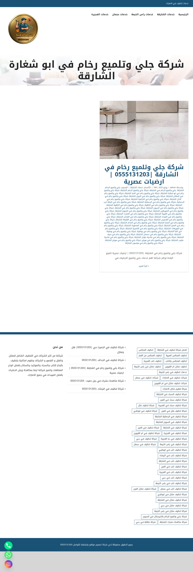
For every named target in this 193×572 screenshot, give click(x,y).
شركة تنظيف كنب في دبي (174, 478)
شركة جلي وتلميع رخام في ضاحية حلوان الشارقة (155, 237)
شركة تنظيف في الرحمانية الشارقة (171, 417)
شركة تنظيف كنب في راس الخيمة (171, 483)
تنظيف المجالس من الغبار (150, 356)
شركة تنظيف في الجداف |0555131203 (103, 360)
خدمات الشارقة (136, 187)
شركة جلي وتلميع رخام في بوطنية (152, 231)
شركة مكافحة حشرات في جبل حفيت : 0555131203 (97, 380)
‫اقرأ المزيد (143, 266)
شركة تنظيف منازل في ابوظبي (172, 494)
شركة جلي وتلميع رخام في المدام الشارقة (138, 222)
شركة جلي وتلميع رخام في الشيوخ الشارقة (133, 211)
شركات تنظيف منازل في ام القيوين (170, 383)
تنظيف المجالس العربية (176, 356)
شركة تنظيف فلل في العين (174, 411)
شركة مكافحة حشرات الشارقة (173, 522)
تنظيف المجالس (146, 350)
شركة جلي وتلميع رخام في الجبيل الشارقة (147, 196)
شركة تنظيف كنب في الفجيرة (173, 472)
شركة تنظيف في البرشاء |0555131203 (103, 388)
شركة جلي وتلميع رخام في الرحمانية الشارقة (156, 202)
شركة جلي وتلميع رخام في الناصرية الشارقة (144, 228)
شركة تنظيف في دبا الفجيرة (174, 439)
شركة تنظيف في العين (148, 428)
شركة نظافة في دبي (146, 522)
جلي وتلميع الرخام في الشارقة (163, 190)
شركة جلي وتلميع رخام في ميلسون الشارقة (144, 243)
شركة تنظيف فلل (146, 405)
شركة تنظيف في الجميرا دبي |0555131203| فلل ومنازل (97, 349)
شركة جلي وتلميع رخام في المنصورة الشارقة (143, 225)
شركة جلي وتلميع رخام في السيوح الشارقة (164, 208)
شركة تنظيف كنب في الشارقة (173, 461)
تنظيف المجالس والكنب (176, 361)
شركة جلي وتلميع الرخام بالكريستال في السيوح (165, 517)
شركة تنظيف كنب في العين (174, 467)
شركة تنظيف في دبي (146, 439)
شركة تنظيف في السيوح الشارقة (171, 422)
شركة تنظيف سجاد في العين (173, 400)
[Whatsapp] (8, 555)
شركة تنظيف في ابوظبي (145, 411)
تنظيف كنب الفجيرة (152, 361)
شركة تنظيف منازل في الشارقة (172, 500)
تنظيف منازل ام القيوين (176, 367)
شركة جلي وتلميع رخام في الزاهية (159, 205)
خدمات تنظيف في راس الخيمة (173, 372)
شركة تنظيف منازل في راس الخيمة (170, 511)
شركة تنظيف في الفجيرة (175, 433)
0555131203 (66, 545)
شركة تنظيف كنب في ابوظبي (173, 450)
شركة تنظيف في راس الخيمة (173, 444)
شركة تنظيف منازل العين (144, 489)
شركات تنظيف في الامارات (174, 378)
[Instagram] (8, 564)
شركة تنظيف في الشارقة (175, 428)
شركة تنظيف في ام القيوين (147, 433)
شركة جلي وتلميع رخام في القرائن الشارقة (135, 217)
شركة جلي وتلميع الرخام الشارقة (134, 190)
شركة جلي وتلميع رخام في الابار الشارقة (142, 193)
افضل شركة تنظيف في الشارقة (172, 350)
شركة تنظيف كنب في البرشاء (173, 456)
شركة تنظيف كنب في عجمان (173, 489)
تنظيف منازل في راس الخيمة (147, 367)
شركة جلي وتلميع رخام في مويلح (156, 240)
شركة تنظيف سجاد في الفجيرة (172, 405)
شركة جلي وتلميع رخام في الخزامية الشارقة (150, 199)
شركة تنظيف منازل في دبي (174, 506)
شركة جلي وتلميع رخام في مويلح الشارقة (123, 240)
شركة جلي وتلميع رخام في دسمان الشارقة (154, 234)
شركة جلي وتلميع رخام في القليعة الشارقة (134, 219)
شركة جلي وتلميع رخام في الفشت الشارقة (135, 214)
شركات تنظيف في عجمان (146, 378)
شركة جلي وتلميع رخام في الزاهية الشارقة (125, 205)
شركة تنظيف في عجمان (145, 444)
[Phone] (8, 545)
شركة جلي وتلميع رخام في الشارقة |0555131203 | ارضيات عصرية (144, 130)
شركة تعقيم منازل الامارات (175, 389)
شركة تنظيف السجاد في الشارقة (171, 394)
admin (173, 187)
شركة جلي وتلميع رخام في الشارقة (130, 208)
